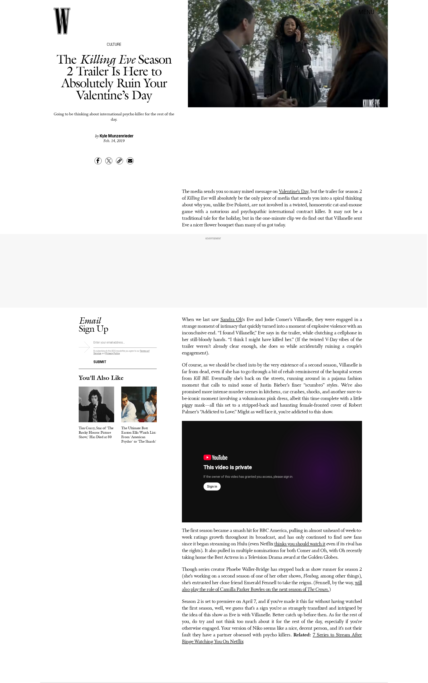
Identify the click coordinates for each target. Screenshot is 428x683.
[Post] (108, 160)
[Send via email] (130, 160)
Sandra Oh (231, 320)
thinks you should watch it (299, 544)
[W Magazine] (62, 21)
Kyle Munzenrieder (117, 135)
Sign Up (93, 324)
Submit (99, 361)
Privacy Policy (112, 353)
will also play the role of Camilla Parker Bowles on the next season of (272, 586)
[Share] (98, 160)
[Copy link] (119, 160)
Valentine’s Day (293, 191)
